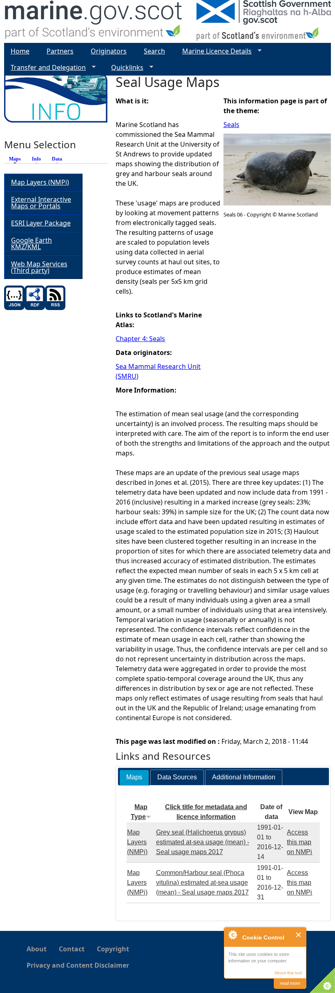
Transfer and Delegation (45, 67)
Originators (109, 51)
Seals (231, 124)
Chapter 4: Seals (140, 338)
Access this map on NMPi (299, 842)
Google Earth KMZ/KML (31, 243)
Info (36, 159)
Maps (17, 159)
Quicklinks (124, 67)
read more (290, 983)
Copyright (113, 948)
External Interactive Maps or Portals (41, 202)
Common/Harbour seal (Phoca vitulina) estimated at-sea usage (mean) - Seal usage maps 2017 (202, 882)
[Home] (93, 21)
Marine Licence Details (214, 51)
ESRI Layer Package (41, 223)
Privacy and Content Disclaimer (78, 965)
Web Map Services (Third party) (39, 267)
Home (20, 51)
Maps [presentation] (134, 777)
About (37, 948)
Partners (60, 51)
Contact (72, 948)
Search (154, 51)
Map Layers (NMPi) (137, 842)
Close (299, 934)
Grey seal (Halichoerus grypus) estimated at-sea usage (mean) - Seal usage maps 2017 (202, 842)
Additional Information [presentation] (243, 777)
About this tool (288, 973)
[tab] (134, 777)
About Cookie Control (232, 935)
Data (57, 159)
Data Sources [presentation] (177, 777)
